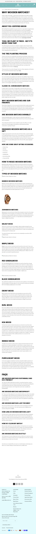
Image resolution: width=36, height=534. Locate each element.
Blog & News (15, 501)
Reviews (14, 506)
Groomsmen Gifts (28, 499)
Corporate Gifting (28, 501)
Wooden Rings (27, 495)
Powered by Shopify (9, 527)
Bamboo (3, 183)
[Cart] (33, 5)
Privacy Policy (16, 497)
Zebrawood (4, 212)
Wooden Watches (28, 491)
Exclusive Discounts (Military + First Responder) (17, 510)
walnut (20, 226)
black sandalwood (10, 284)
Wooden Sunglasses (29, 493)
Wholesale (15, 495)
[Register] (15, 521)
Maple (3, 246)
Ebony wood (4, 293)
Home (3, 9)
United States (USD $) (6, 524)
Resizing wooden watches (7, 164)
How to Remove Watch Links (17, 504)
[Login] (30, 5)
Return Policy (15, 499)
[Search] (6, 5)
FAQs (14, 493)
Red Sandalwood (10, 263)
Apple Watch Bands (28, 497)
